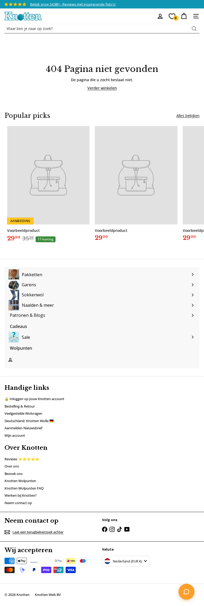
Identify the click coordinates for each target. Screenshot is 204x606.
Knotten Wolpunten (20, 480)
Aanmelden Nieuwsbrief (23, 428)
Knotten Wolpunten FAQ (24, 488)
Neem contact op (18, 502)
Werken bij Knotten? (21, 495)
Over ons (12, 466)
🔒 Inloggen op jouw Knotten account (34, 398)
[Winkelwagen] (184, 16)
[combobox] (102, 28)
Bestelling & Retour (20, 406)
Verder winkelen (102, 87)
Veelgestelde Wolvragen (23, 413)
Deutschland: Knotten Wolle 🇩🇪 (29, 420)
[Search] (194, 28)
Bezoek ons (14, 473)
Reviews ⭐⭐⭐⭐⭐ (22, 459)
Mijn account (15, 435)
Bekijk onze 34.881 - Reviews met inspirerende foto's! (73, 4)
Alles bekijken (187, 115)
